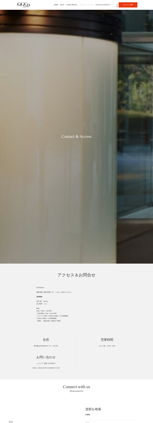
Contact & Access (86, 5)
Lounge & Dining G (103, 5)
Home (56, 5)
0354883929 (51, 363)
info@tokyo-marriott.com (49, 368)
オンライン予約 (128, 5)
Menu (62, 5)
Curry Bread (71, 5)
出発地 (87, 415)
